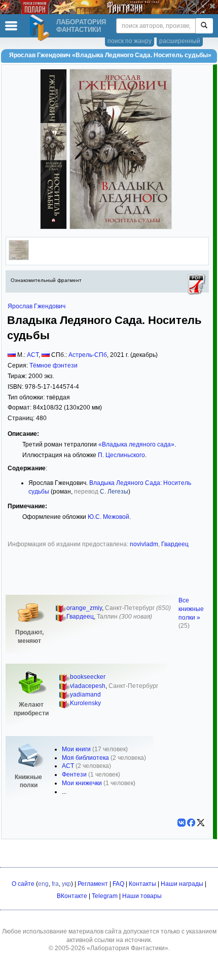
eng (43, 883)
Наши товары (142, 896)
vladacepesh (87, 685)
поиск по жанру (129, 41)
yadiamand (85, 694)
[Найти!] (204, 25)
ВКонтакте (72, 896)
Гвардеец (175, 544)
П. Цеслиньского (121, 455)
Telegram (105, 896)
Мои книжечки (82, 783)
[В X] (201, 823)
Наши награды (182, 883)
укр (66, 883)
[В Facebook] (191, 823)
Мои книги (76, 749)
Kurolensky (85, 703)
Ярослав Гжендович (36, 306)
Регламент (93, 883)
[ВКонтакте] (181, 823)
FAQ (118, 883)
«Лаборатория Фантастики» (127, 948)
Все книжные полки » (191, 609)
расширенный (179, 41)
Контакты (142, 883)
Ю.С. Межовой (108, 516)
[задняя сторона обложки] (19, 258)
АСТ (33, 354)
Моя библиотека (85, 757)
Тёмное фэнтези (53, 365)
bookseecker (87, 676)
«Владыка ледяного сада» (136, 444)
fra (55, 883)
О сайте (23, 883)
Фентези (74, 774)
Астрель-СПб (87, 354)
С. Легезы (114, 491)
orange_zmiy (84, 608)
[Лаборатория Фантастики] (41, 28)
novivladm (144, 544)
